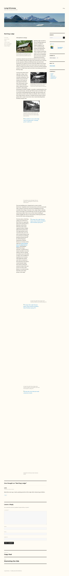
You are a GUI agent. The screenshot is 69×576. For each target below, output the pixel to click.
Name (5, 526)
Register (52, 73)
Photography (9, 43)
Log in (52, 74)
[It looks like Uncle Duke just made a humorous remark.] (31, 431)
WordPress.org (53, 78)
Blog (64, 8)
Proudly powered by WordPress (16, 570)
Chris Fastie (6, 37)
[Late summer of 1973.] (31, 106)
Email (5, 531)
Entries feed (53, 76)
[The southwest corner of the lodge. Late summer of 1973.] (31, 158)
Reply (6, 495)
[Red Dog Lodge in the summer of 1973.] (38, 77)
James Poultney (24, 243)
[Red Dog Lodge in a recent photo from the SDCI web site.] (24, 46)
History (5, 43)
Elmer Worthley (19, 244)
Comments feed (53, 77)
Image (5, 40)
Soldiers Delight (7, 42)
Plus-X (5, 44)
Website (6, 537)
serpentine (8, 44)
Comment (6, 510)
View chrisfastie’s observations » (60, 48)
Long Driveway (10, 8)
